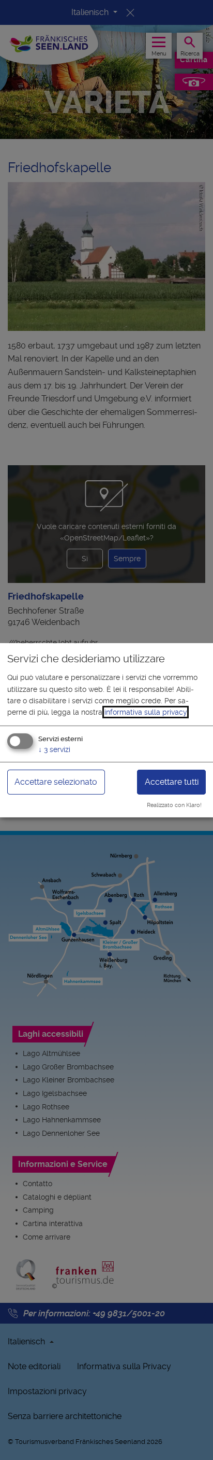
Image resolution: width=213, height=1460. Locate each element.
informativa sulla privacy (145, 712)
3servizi (54, 749)
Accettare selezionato (55, 782)
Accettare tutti (172, 782)
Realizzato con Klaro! (174, 805)
